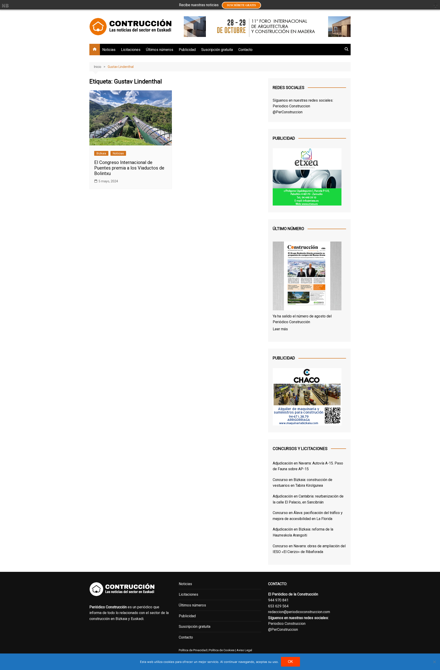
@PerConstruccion (287, 112)
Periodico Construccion (291, 106)
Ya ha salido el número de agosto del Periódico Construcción (302, 319)
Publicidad (187, 49)
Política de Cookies (221, 650)
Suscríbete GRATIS (241, 5)
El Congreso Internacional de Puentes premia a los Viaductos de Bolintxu (129, 168)
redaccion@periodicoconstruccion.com (299, 612)
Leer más (280, 329)
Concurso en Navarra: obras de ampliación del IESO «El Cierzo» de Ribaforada (309, 549)
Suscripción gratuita (217, 49)
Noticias (109, 49)
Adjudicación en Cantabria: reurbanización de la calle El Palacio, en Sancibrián (308, 499)
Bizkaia (101, 153)
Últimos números (159, 49)
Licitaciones (130, 49)
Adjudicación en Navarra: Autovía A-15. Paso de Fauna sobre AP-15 (308, 466)
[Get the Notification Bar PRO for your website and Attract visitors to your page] (5, 5)
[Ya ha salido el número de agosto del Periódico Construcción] (307, 277)
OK (290, 662)
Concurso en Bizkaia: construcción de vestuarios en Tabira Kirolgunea (302, 483)
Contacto (245, 49)
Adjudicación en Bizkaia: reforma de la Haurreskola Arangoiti (303, 532)
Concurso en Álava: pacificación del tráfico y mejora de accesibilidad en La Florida (308, 516)
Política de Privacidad (193, 650)
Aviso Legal (244, 650)
